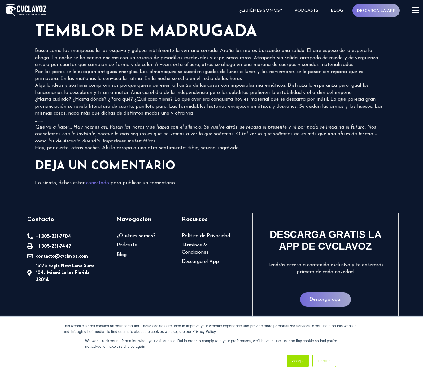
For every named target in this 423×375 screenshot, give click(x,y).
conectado (97, 183)
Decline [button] (324, 360)
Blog (337, 10)
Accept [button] (297, 360)
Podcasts (306, 10)
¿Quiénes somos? (260, 10)
